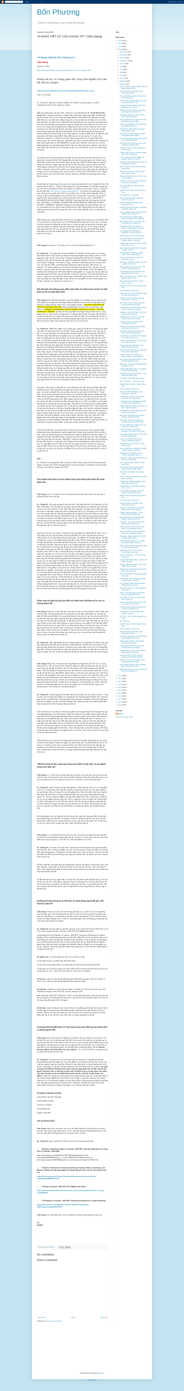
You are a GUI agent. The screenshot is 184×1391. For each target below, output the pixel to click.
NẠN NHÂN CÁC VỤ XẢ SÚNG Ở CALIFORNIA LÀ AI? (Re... (131, 551)
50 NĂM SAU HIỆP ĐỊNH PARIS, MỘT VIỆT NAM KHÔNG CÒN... (132, 482)
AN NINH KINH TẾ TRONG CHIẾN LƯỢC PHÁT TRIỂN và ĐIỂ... (131, 254)
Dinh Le (46, 1247)
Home (73, 1317)
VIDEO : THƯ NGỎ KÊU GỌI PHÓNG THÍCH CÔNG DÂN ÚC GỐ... (132, 593)
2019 (120, 684)
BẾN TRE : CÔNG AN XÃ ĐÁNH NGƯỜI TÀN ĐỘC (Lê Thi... (133, 365)
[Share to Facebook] (67, 1247)
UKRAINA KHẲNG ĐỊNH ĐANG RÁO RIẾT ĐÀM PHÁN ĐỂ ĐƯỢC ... (132, 332)
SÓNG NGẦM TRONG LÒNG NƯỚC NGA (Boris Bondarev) (132, 642)
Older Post (104, 1317)
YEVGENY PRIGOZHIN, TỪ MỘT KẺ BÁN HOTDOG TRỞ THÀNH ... (132, 509)
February (123, 81)
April (121, 75)
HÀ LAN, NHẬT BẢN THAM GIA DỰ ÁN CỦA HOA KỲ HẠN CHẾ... (133, 426)
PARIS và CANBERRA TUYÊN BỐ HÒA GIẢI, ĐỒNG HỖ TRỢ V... (133, 125)
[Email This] (60, 1247)
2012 (120, 705)
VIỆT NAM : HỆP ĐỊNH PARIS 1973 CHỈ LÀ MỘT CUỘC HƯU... (133, 263)
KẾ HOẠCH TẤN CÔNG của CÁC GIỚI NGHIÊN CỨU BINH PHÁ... (133, 144)
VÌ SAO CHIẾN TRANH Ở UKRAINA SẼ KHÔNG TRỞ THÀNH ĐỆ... (133, 213)
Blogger (101, 1373)
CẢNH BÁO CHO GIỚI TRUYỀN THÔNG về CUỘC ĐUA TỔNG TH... (133, 294)
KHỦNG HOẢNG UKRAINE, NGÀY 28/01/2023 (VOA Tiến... (131, 392)
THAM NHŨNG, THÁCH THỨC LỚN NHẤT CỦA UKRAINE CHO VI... (132, 527)
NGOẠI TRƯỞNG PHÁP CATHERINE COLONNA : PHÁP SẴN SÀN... (132, 532)
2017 (120, 690)
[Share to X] (64, 1247)
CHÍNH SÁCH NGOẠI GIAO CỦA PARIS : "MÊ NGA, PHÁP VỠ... (133, 208)
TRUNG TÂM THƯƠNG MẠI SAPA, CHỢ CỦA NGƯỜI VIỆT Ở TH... (133, 101)
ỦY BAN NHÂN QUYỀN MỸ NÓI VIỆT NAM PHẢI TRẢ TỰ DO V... (132, 272)
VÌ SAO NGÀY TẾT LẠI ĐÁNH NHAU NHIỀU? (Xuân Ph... (132, 612)
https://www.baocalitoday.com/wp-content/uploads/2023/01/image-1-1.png (65, 91)
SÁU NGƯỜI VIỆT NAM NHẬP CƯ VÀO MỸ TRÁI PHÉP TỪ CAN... (133, 360)
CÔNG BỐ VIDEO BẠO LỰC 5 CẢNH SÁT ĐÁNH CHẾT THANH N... (132, 542)
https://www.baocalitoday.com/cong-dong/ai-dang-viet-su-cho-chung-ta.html (64, 70)
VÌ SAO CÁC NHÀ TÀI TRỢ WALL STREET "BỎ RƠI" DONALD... (131, 440)
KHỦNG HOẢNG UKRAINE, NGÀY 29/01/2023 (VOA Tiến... (131, 322)
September (124, 61)
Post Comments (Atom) (54, 1321)
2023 (120, 49)
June (122, 69)
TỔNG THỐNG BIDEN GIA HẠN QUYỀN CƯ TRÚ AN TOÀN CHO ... (133, 546)
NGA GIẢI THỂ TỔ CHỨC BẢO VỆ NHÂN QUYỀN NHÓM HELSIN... (132, 656)
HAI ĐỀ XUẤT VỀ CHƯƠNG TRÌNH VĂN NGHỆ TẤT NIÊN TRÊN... (132, 468)
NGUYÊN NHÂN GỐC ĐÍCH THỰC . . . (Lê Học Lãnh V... (133, 282)
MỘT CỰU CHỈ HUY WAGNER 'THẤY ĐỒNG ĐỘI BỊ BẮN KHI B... (132, 661)
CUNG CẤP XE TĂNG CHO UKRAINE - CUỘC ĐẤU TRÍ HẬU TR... (133, 327)
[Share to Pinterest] (69, 1247)
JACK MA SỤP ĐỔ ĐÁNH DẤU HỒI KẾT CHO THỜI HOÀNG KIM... (133, 351)
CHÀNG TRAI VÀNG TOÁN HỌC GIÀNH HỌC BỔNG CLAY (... (133, 244)
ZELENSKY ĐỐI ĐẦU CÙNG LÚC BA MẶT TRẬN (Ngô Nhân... (132, 116)
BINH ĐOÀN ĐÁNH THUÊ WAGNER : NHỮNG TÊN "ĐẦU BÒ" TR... (132, 518)
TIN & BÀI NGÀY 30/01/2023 (129, 195)
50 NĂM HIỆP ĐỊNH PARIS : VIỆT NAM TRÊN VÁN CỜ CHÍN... (133, 565)
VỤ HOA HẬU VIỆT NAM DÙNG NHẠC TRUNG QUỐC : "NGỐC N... (133, 579)
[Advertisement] (92, 1347)
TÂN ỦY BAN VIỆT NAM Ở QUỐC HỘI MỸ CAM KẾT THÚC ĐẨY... (132, 603)
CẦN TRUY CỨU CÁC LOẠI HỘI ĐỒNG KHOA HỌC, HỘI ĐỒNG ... (133, 182)
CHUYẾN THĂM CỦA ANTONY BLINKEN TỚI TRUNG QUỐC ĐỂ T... (133, 430)
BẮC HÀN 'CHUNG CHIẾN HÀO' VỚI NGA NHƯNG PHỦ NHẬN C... (132, 304)
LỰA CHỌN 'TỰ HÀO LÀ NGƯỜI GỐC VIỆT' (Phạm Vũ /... (132, 598)
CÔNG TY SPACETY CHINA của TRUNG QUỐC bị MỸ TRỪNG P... (132, 355)
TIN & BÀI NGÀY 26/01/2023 (129, 629)
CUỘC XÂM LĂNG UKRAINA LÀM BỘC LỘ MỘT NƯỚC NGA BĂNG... (133, 402)
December (123, 52)
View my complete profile (124, 717)
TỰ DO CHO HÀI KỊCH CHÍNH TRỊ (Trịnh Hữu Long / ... (131, 258)
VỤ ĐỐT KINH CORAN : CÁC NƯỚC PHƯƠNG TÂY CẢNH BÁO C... (132, 397)
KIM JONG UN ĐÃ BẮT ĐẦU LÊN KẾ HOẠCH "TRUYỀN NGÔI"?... (132, 416)
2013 (120, 702)
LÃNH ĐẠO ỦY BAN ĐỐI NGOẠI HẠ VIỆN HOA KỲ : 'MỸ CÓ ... (132, 299)
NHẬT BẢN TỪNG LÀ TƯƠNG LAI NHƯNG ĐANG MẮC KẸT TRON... (132, 421)
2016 (120, 693)
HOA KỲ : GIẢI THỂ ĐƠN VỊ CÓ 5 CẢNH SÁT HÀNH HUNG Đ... (133, 341)
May (121, 72)
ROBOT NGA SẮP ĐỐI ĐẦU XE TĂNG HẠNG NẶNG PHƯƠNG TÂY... (132, 111)
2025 (120, 43)
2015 (120, 696)
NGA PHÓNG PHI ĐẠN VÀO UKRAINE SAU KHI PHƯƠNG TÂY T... (133, 665)
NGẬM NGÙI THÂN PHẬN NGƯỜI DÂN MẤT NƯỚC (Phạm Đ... (133, 570)
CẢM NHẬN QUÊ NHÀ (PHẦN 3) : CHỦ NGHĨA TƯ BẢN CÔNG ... (133, 374)
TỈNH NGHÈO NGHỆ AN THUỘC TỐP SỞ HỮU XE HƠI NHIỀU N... (132, 268)
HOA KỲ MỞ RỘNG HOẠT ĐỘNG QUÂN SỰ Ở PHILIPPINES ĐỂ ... (133, 139)
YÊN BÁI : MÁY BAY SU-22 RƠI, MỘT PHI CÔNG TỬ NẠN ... (132, 172)
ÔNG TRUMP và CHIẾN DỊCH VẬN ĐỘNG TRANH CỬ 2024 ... (131, 346)
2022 (120, 676)
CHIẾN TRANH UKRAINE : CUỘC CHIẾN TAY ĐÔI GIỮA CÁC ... (131, 513)
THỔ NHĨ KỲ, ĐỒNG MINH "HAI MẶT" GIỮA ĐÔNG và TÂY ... (132, 130)
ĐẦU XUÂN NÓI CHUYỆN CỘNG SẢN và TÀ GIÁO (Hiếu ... (133, 97)
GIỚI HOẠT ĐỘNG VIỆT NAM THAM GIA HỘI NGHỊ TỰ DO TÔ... (133, 163)
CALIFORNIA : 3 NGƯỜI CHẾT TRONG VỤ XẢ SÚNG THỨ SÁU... (133, 337)
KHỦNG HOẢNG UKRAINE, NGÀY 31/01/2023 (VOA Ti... (131, 92)
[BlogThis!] (62, 1247)
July (121, 66)
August (122, 64)
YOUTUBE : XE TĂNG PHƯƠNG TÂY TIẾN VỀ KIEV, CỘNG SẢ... (132, 523)
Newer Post (41, 1317)
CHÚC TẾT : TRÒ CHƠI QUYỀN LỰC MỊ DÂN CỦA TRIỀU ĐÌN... (133, 459)
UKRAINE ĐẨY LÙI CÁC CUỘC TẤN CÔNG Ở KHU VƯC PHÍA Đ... (132, 318)
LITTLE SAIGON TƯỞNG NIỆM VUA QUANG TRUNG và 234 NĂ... (132, 158)
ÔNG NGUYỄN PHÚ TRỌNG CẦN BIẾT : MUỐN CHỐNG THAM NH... (133, 449)
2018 (120, 687)
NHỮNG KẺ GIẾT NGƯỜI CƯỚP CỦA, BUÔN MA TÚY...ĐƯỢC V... (133, 106)
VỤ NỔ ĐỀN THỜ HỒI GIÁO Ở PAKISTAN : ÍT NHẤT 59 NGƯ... (131, 232)
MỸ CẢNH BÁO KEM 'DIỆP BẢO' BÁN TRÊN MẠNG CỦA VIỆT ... (132, 584)
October (123, 58)
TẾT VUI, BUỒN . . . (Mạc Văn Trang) (132, 381)
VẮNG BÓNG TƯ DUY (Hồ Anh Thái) (132, 236)
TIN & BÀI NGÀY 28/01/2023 (129, 389)
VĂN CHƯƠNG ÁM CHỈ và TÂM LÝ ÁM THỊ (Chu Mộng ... (133, 177)
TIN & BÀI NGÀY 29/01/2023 (129, 290)
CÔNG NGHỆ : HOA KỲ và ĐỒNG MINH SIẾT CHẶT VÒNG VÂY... (133, 153)
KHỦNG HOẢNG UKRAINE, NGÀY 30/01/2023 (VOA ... (131, 203)
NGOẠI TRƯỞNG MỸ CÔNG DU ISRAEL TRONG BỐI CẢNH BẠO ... (132, 227)
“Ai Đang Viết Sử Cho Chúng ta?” (56, 57)
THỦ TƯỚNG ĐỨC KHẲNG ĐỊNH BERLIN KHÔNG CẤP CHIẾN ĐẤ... (132, 218)
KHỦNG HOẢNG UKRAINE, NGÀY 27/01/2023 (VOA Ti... (131, 504)
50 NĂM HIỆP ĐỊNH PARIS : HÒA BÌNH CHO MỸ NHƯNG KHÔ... (133, 370)
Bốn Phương (58, 12)
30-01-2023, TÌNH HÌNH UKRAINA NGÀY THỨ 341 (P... (131, 199)
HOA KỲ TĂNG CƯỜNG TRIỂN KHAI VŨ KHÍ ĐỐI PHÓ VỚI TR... (133, 87)
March (122, 78)
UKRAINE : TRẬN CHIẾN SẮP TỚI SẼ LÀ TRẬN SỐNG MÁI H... (132, 537)
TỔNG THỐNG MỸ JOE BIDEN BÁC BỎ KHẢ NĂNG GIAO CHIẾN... (133, 120)
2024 (120, 46)
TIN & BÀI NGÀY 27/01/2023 (129, 500)
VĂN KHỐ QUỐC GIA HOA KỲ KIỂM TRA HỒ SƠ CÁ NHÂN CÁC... (133, 670)
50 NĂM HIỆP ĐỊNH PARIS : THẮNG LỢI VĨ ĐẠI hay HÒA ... (133, 560)
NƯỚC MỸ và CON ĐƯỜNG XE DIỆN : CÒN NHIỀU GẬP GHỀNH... (133, 134)
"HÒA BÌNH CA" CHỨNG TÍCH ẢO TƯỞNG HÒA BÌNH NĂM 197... (131, 454)
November (123, 55)
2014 (120, 699)
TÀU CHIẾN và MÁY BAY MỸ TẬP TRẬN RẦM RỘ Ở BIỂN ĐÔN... (133, 435)
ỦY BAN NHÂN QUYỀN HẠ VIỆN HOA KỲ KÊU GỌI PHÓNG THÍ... (133, 608)
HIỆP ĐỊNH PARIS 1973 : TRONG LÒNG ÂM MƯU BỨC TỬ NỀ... (133, 277)
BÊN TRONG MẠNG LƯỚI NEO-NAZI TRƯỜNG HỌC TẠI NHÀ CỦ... (132, 222)
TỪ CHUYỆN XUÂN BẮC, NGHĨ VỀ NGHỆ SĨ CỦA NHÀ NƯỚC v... (132, 492)
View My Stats (92, 1380)
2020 (120, 681)
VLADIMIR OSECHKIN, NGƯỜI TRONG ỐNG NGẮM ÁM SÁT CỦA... (133, 637)
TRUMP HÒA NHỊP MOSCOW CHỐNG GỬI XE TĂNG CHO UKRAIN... (133, 308)
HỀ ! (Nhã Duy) (125, 621)
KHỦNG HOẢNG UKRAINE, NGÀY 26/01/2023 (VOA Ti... (131, 632)
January (123, 84)
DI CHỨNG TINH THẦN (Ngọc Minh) (132, 378)
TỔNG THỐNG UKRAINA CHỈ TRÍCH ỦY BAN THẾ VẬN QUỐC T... (133, 407)
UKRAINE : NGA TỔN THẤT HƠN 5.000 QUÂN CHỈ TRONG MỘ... (133, 313)
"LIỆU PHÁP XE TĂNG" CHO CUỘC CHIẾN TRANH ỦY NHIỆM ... (132, 647)
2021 (120, 678)
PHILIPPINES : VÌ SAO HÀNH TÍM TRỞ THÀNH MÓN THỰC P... (133, 411)
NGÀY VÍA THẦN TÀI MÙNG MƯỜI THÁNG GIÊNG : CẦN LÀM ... (131, 239)
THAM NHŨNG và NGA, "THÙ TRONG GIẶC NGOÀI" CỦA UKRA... (133, 651)
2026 (120, 41)
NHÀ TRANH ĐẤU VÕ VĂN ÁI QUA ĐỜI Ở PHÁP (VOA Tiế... (133, 249)
